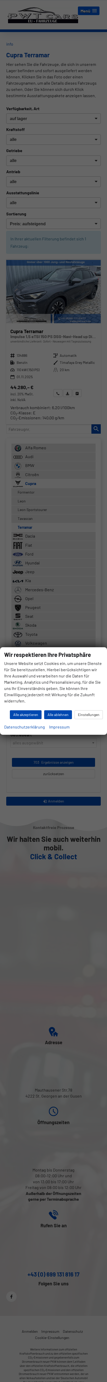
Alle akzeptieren (25, 714)
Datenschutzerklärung (24, 726)
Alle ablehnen (58, 714)
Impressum (59, 726)
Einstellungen (88, 714)
